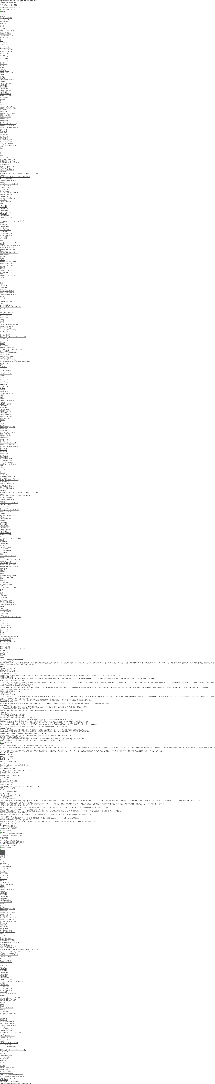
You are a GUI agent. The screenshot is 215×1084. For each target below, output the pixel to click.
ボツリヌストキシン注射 (9, 184)
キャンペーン (4, 37)
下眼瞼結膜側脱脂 (5, 94)
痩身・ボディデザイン (6, 265)
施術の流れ (3, 23)
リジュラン (3, 42)
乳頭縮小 (2, 258)
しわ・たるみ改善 (5, 187)
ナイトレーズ (4, 57)
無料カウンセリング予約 (7, 30)
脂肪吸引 (2, 268)
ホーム (2, 14)
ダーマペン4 (3, 64)
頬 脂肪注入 (3, 224)
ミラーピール (4, 60)
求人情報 (2, 28)
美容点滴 (2, 344)
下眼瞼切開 (3, 92)
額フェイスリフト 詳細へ (7, 782)
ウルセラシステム (5, 230)
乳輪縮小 (2, 260)
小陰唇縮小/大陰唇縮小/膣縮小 (9, 324)
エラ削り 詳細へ (5, 767)
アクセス (2, 25)
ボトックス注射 (8, 330)
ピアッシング (4, 340)
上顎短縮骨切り (8, 180)
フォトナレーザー (5, 48)
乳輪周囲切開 (8, 249)
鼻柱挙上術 (3, 131)
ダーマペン (3, 384)
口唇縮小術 (3, 287)
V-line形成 (8, 166)
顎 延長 (8, 161)
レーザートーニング (6, 314)
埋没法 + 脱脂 (6, 72)
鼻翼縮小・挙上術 (5, 117)
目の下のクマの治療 (6, 95)
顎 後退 (4, 164)
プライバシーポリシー (6, 35)
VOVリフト (3, 200)
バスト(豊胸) (4, 992)
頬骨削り (2, 155)
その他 (2, 321)
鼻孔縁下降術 (4, 138)
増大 (15, 177)
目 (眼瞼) (2, 67)
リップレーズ (4, 58)
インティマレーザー (6, 51)
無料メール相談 (4, 32)
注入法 (8, 145)
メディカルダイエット (6, 272)
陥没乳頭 (2, 256)
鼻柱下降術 (3, 132)
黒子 (4, 317)
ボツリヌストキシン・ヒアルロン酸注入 (12, 221)
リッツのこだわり (5, 19)
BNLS (2, 278)
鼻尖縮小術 (3, 111)
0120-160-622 (4, 4)
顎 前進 (9, 162)
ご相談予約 (10, 661)
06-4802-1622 (13, 4)
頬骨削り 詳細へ (5, 777)
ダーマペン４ (4, 386)
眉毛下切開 (3, 87)
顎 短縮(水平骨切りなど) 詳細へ (9, 772)
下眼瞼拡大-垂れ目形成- (7, 79)
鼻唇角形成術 (4, 134)
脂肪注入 (2, 244)
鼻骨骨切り (8, 124)
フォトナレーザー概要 (6, 49)
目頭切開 (2, 81)
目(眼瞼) (2, 880)
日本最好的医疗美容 (6, 18)
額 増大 (19, 173)
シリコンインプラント (6, 106)
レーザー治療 (6, 233)
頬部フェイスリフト (6, 194)
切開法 (2, 74)
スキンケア (3, 298)
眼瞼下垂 (2, 78)
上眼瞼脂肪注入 (4, 88)
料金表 (2, 27)
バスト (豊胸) (4, 238)
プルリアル (3, 44)
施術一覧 (2, 16)
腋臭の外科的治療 (5, 328)
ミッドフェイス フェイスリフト (9, 193)
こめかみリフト (4, 196)
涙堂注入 (2, 99)
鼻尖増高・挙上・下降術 (7, 113)
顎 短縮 (7, 159)
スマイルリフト (4, 53)
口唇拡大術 (3, 285)
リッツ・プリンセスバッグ (8, 242)
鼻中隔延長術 (4, 120)
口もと (2, 282)
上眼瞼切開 (3, 85)
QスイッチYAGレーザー (7, 312)
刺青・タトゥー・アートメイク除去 (13, 337)
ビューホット (4, 333)
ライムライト (4, 308)
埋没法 (4, 71)
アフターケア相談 (5, 34)
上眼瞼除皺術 (4, 210)
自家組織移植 (8, 108)
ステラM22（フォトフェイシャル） (10, 307)
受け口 (7, 170)
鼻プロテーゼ (4, 425)
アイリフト (3, 55)
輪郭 (1, 148)
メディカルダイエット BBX (8, 275)
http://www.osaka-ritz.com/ (15, 1074)
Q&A (5, 661)
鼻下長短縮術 (6, 141)
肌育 (1, 41)
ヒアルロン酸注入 (10, 246)
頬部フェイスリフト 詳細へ (8, 788)
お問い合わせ (6, 356)
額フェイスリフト (5, 191)
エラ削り (2, 152)
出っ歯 (7, 291)
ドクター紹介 (4, 21)
